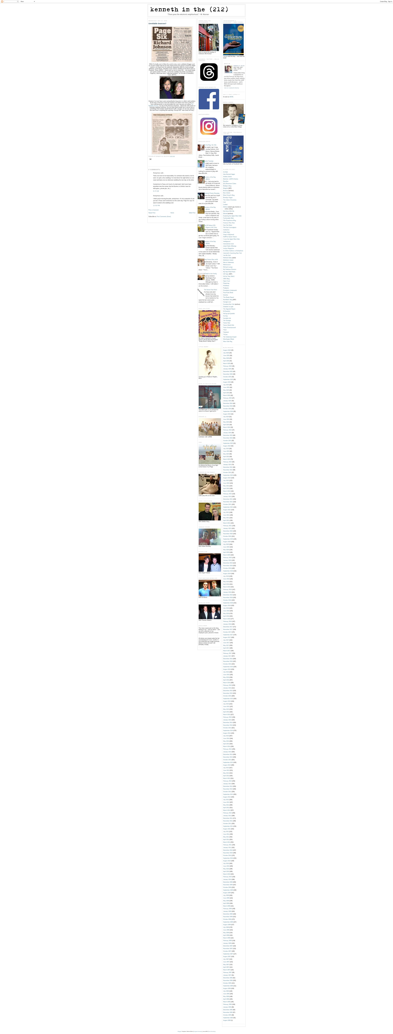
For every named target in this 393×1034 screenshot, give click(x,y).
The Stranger (227, 320)
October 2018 (227, 600)
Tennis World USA (228, 325)
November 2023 (228, 438)
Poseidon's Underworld (230, 290)
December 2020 (228, 531)
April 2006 (226, 999)
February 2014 (227, 749)
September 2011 (228, 826)
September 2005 (228, 1017)
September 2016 (228, 666)
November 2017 (228, 629)
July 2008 (226, 927)
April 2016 (226, 680)
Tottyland (226, 332)
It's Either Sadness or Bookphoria (233, 251)
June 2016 (226, 674)
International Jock (228, 244)
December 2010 (228, 850)
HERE (231, 97)
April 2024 (226, 424)
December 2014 (228, 722)
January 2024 (227, 432)
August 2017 (227, 637)
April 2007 (226, 967)
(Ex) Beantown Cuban (229, 183)
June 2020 (226, 547)
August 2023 (227, 446)
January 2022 (227, 496)
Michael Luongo (228, 267)
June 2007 (226, 962)
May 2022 (226, 486)
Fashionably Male (228, 218)
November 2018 (228, 597)
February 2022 (227, 494)
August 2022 (227, 478)
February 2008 (227, 940)
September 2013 (228, 762)
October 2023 (227, 440)
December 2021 (228, 499)
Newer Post (152, 213)
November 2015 (228, 693)
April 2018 (226, 616)
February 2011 (227, 845)
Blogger (179, 1031)
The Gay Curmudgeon (229, 227)
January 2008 (227, 943)
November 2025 (228, 374)
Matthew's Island (228, 260)
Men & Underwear (228, 262)
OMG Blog (226, 278)
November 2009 (228, 884)
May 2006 (226, 996)
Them (225, 330)
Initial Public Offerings (229, 246)
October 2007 (227, 951)
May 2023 (226, 454)
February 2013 (227, 781)
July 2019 (226, 576)
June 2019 (226, 579)
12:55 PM (156, 205)
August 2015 (227, 701)
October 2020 (227, 536)
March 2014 (226, 746)
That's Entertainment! (229, 327)
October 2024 (227, 408)
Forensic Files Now (229, 223)
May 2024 (226, 422)
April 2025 (226, 392)
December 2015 (228, 690)
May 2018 (226, 613)
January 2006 (227, 1007)
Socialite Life (227, 318)
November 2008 (228, 916)
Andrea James (227, 176)
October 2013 (227, 759)
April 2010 (226, 871)
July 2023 (226, 448)
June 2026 (226, 355)
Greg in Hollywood (228, 234)
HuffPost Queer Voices (230, 237)
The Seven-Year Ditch (210, 289)
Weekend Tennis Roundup (211, 193)
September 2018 (228, 603)
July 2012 (226, 799)
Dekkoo (225, 207)
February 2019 (227, 589)
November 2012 (228, 789)
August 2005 (227, 1020)
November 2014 (228, 725)
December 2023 (228, 435)
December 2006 (228, 978)
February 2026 (227, 366)
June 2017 (226, 642)
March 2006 (226, 1001)
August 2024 (227, 414)
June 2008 (226, 930)
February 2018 (227, 621)
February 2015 (227, 717)
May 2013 (226, 773)
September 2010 (228, 858)
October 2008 (227, 919)
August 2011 (227, 829)
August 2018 (227, 605)
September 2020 (228, 539)
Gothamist (226, 230)
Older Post (192, 213)
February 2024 (227, 430)
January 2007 (227, 975)
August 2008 (227, 924)
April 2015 (226, 712)
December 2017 (228, 627)
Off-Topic (226, 274)
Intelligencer (226, 241)
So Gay (225, 316)
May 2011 (226, 837)
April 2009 (226, 903)
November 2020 (228, 533)
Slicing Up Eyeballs (229, 313)
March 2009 (226, 906)
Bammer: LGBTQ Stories (230, 179)
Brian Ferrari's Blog (228, 195)
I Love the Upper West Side (231, 239)
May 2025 (226, 390)
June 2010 (226, 866)
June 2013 (226, 770)
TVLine (225, 334)
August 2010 (227, 861)
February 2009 (227, 908)
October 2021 (227, 504)
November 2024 (228, 406)
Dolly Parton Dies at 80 (211, 259)
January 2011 (227, 847)
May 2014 (226, 741)
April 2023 (226, 456)
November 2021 (228, 502)
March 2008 (226, 938)
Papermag (226, 283)
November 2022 (228, 470)
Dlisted (225, 213)
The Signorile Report (229, 309)
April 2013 (226, 775)
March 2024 (226, 427)
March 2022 (226, 491)
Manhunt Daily (227, 257)
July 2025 (226, 385)
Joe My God (226, 255)
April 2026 (226, 361)
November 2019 (228, 565)
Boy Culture (226, 193)
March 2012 (226, 810)
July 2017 (226, 640)
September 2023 (228, 443)
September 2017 (228, 634)
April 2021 (226, 520)
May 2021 (226, 517)
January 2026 (227, 369)
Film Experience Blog (229, 220)
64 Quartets (226, 311)
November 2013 (228, 757)
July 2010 (226, 863)
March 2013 (226, 778)
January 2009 (227, 911)
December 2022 (228, 467)
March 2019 (226, 587)
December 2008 (228, 914)
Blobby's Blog (227, 186)
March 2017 (226, 650)
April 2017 (226, 648)
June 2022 (226, 483)
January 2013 (227, 783)
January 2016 (227, 688)
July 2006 (226, 991)
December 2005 (228, 1009)
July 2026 (226, 353)
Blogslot (225, 188)
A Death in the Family (210, 273)
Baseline (225, 181)
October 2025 (227, 377)
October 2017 (227, 632)
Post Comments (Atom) (164, 216)
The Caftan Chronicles (229, 200)
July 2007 (226, 959)
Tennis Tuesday (208, 161)
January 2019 (227, 592)
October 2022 (227, 472)
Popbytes (226, 288)
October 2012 (227, 791)
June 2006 (226, 994)
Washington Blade (228, 339)
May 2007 (226, 964)
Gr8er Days (226, 232)
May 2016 (226, 677)
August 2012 (227, 797)
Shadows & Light (228, 306)
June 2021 (226, 515)
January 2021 (227, 528)
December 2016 (228, 658)
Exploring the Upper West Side (232, 216)
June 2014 (226, 738)
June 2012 (226, 802)
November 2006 (228, 980)
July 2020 (226, 544)
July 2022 (226, 480)
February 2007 (227, 972)
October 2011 (227, 823)
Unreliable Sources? (157, 24)
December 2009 (228, 882)
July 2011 (226, 831)
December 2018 (228, 595)
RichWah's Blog (228, 299)
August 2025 (227, 382)
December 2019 (228, 563)
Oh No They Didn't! (228, 276)
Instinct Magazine (228, 248)
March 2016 (226, 682)
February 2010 (227, 877)
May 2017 (226, 645)
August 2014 (227, 733)
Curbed (225, 204)
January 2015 (227, 720)
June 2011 (226, 834)
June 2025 (226, 387)
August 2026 (227, 350)
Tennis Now (226, 323)
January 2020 (227, 560)
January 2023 (227, 464)
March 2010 (226, 874)
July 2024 (226, 416)
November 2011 (227, 821)
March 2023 (226, 459)
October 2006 (227, 983)
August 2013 (227, 765)
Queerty (225, 295)
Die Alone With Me (228, 211)
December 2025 (228, 371)
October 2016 (227, 664)
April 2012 (226, 807)
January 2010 (227, 879)
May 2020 (226, 549)
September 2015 (228, 698)
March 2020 (226, 555)
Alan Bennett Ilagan (229, 174)
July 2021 (226, 512)
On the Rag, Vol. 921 (210, 145)
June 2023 (226, 451)
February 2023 (227, 462)
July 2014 (226, 736)
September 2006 (228, 986)
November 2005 (228, 1012)
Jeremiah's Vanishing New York (232, 253)
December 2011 (227, 818)
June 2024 (226, 419)
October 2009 (227, 887)
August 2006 (227, 988)
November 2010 (228, 853)
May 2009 (226, 900)
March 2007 (226, 970)
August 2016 (227, 669)
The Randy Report (228, 297)
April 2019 (226, 584)
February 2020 (227, 557)
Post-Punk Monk (228, 292)
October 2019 (227, 568)
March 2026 (226, 363)
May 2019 (226, 581)
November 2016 (228, 661)
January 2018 (227, 624)
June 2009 (226, 898)
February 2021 (227, 525)
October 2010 (227, 855)
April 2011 (226, 839)
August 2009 (227, 892)
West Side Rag (227, 341)
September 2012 (228, 794)
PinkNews (226, 285)
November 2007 (228, 948)
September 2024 (228, 411)
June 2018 (226, 611)
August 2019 (227, 573)
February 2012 (227, 813)
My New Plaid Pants (229, 271)
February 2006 (227, 1004)
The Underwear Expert (229, 337)
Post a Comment (154, 210)
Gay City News (227, 225)
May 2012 (226, 805)
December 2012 (228, 786)
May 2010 (226, 869)
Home (172, 213)
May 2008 (226, 932)
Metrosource (227, 264)
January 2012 (227, 815)
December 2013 (228, 754)
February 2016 (227, 685)
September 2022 (228, 475)
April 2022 (226, 488)
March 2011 (226, 842)
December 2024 (228, 403)
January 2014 (227, 752)
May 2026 (226, 358)
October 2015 (227, 696)
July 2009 (226, 895)
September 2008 (228, 922)
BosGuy (225, 190)
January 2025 (227, 400)
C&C (224, 202)
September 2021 (228, 507)
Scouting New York (228, 304)
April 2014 (226, 744)
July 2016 (226, 672)
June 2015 (226, 706)
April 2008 (226, 935)
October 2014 (227, 728)
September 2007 (228, 954)
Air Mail (225, 172)
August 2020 (227, 541)
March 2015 (226, 714)
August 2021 (227, 510)
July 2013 (226, 767)
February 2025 (227, 398)
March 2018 (226, 619)
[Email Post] (150, 159)
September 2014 (228, 730)
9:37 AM (156, 191)
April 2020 (226, 552)
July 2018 (226, 608)
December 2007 (228, 946)
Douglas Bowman (197, 1031)
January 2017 (227, 656)
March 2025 (226, 395)
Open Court (226, 281)
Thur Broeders (211, 1031)
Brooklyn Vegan (228, 197)
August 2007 (227, 956)
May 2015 (226, 709)
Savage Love (227, 302)
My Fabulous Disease (229, 269)
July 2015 (226, 704)
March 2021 (226, 523)
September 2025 (228, 379)
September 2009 (228, 890)
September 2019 (228, 571)
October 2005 (227, 1015)
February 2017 (227, 653)
